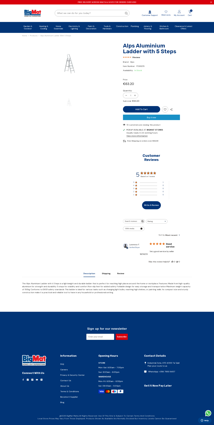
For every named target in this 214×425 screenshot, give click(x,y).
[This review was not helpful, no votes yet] (177, 261)
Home (24, 35)
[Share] (170, 110)
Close (211, 2)
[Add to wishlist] (165, 109)
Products (34, 35)
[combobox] (89, 13)
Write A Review (151, 205)
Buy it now (151, 117)
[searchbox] (131, 221)
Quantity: (127, 90)
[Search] (92, 13)
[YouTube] (37, 380)
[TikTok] (32, 380)
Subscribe (122, 337)
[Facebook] (23, 380)
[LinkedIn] (41, 380)
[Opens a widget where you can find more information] (205, 421)
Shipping (106, 273)
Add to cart (141, 109)
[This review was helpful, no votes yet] (172, 261)
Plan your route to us (157, 366)
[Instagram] (28, 380)
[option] (69, 63)
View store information (137, 136)
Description (89, 273)
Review (120, 273)
